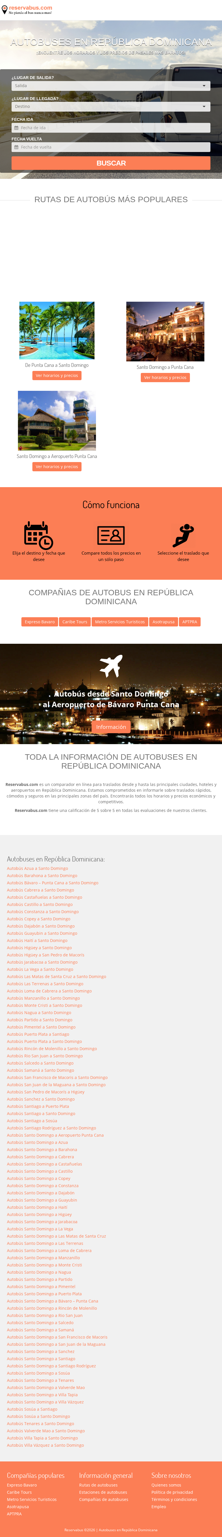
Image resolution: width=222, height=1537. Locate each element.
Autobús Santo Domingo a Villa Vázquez (45, 1402)
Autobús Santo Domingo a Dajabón (41, 1193)
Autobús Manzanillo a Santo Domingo (43, 998)
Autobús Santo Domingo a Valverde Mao (46, 1387)
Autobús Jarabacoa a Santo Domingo (42, 962)
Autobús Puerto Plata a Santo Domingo (44, 1041)
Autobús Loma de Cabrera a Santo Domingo (49, 991)
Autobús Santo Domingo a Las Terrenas (45, 1243)
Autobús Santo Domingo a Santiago (41, 1358)
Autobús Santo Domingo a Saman (40, 1330)
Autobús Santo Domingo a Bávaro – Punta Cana (52, 1301)
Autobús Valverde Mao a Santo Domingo (46, 1430)
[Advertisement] (111, 258)
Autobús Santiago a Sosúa (32, 1120)
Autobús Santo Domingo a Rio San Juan (45, 1315)
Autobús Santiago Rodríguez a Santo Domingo (51, 1128)
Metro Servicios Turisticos (120, 621)
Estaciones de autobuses (103, 1492)
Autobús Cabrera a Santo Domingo (40, 890)
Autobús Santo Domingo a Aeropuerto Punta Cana (55, 1135)
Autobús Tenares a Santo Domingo (40, 1423)
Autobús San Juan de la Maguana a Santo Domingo (56, 1084)
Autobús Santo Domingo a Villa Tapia (42, 1394)
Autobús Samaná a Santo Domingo (40, 1070)
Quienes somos (166, 1485)
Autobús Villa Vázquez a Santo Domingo (45, 1445)
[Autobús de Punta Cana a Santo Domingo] (57, 330)
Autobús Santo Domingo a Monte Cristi (44, 1265)
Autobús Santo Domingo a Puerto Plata (44, 1293)
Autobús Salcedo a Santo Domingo (40, 1063)
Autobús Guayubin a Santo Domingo (42, 933)
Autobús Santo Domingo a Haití (37, 1207)
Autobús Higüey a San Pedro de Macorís (45, 955)
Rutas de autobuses (98, 1485)
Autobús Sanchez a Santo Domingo (41, 1099)
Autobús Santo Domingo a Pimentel (41, 1286)
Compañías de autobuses (103, 1499)
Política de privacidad (172, 1492)
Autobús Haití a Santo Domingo (37, 940)
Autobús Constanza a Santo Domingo (43, 911)
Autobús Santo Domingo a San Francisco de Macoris (57, 1337)
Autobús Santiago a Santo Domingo (41, 1113)
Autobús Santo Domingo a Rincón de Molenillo (52, 1308)
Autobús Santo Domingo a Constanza (43, 1185)
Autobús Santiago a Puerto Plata (38, 1106)
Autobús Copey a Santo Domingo (38, 919)
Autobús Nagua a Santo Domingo (39, 1012)
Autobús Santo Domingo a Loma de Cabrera (49, 1250)
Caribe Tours (74, 621)
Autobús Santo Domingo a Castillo (40, 1171)
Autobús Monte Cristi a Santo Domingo (44, 1005)
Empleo (158, 1506)
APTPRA (189, 621)
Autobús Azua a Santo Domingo (37, 868)
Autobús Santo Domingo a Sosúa (38, 1373)
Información (111, 726)
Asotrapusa (164, 621)
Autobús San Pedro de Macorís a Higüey (45, 1092)
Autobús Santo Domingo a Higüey (39, 1214)
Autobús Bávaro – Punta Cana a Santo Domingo (52, 882)
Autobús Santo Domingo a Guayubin (42, 1200)
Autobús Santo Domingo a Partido (39, 1279)
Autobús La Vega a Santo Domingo (40, 969)
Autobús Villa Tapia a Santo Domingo (42, 1438)
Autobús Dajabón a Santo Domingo (41, 926)
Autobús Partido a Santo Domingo (39, 1019)
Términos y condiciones (174, 1499)
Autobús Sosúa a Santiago (32, 1409)
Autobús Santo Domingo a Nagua (39, 1272)
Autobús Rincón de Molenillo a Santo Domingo (52, 1048)
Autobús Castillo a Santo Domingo (40, 904)
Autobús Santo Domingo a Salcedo (40, 1322)
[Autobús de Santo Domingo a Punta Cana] (165, 331)
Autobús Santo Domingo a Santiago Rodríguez (51, 1366)
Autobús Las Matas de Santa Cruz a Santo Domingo (56, 976)
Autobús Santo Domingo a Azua (37, 1142)
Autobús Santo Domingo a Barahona (42, 1149)
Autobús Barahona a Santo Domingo (42, 875)
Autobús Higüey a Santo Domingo (39, 947)
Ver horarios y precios (57, 375)
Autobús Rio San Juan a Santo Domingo (45, 1056)
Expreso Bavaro (40, 621)
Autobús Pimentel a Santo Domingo (41, 1027)
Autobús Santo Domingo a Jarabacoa (42, 1221)
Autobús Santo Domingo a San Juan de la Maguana (56, 1344)
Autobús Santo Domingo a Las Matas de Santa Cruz (56, 1236)
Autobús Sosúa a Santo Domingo (38, 1416)
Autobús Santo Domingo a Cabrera (40, 1156)
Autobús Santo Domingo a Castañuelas (44, 1164)
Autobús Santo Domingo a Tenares (40, 1380)
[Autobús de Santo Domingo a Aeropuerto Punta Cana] (57, 421)
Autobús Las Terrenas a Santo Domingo (45, 983)
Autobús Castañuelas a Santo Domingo (44, 897)
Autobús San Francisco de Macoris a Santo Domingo (57, 1077)
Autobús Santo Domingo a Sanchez (41, 1351)
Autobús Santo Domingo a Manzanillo (43, 1257)
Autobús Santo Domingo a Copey (38, 1178)
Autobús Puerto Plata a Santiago (38, 1034)
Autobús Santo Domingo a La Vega (40, 1229)
